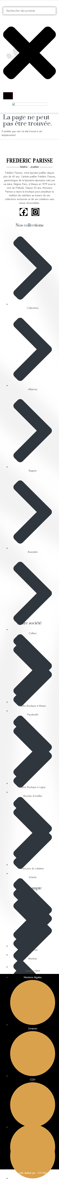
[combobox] (29, 11)
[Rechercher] (8, 95)
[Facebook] (24, 212)
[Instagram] (35, 212)
